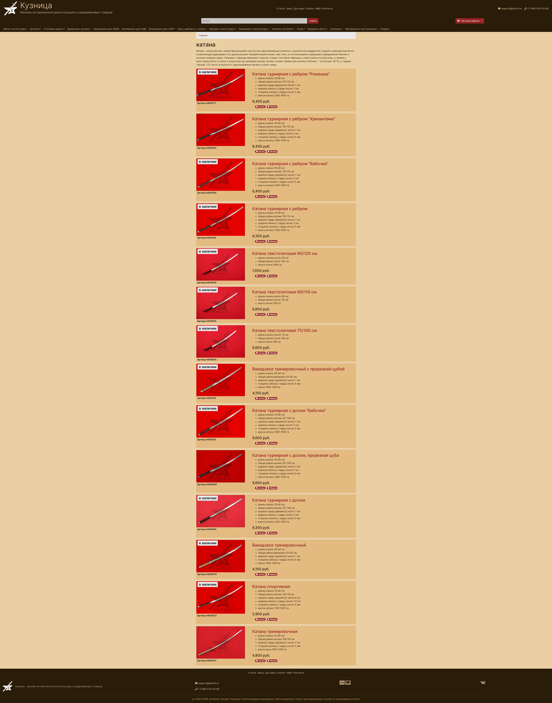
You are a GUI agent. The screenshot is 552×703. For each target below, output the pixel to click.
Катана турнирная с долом (278, 500)
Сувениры (335, 28)
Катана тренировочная (275, 631)
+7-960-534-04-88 (208, 688)
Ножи (300, 28)
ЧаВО (318, 8)
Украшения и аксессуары (253, 28)
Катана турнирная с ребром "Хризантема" (293, 118)
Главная (203, 35)
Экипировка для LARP (161, 28)
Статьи (281, 8)
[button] (470, 21)
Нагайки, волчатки (282, 28)
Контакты (327, 8)
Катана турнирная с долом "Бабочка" (289, 410)
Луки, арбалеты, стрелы (191, 28)
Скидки (384, 28)
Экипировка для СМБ (134, 28)
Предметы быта (316, 28)
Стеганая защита (53, 28)
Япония (273, 107)
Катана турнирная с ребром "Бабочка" (290, 163)
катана (262, 107)
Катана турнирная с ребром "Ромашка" (291, 74)
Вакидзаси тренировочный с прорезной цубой (298, 369)
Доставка (299, 8)
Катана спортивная (271, 586)
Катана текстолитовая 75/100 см (284, 330)
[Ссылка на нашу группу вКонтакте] (483, 683)
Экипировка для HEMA (106, 28)
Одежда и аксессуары (222, 28)
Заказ (289, 8)
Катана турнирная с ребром (279, 208)
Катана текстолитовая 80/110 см (284, 292)
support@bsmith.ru (208, 683)
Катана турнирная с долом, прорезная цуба (295, 455)
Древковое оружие (78, 28)
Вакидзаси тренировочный (279, 545)
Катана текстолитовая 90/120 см (284, 253)
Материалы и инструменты (360, 28)
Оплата (310, 8)
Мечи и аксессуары (14, 28)
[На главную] (10, 8)
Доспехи (35, 28)
